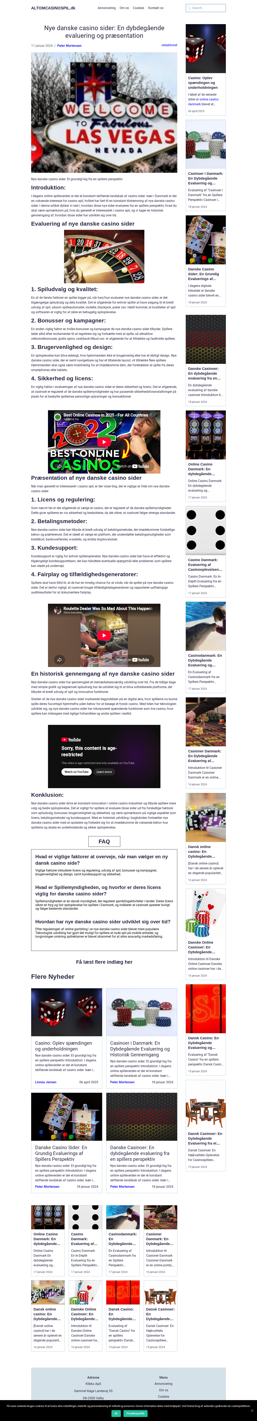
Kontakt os (155, 8)
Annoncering (107, 8)
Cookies (138, 8)
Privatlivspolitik (135, 1413)
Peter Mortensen (69, 46)
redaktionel (169, 45)
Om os (124, 8)
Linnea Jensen (45, 1082)
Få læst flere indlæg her (104, 962)
